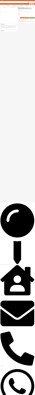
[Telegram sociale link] (34, 19)
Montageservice (7, 5)
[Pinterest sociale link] (33, 19)
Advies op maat (14, 5)
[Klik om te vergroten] (4, 20)
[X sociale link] (32, 19)
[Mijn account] (30, 3)
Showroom (21, 5)
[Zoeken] (28, 2)
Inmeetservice (28, 5)
